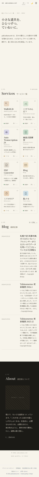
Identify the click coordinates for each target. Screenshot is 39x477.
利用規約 (18, 468)
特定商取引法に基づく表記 (29, 468)
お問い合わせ (24, 471)
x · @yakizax (10, 437)
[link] (11, 112)
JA (23, 3)
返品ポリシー (15, 471)
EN (28, 3)
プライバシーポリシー (8, 468)
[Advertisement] (19, 67)
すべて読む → (33, 222)
